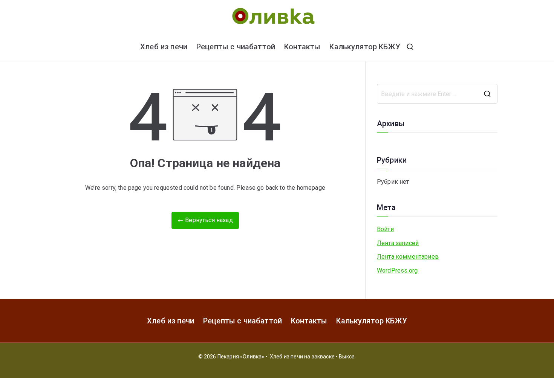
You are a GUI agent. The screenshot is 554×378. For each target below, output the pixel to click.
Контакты (302, 46)
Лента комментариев (408, 256)
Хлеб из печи (163, 46)
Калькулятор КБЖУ (364, 46)
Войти (385, 229)
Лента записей (398, 243)
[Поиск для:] (437, 93)
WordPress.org (397, 270)
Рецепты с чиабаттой (235, 46)
